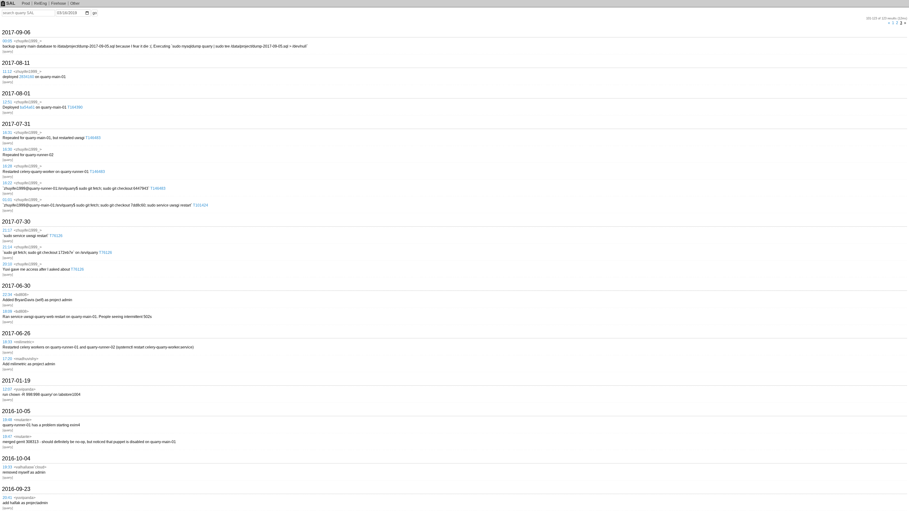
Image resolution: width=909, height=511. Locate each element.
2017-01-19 (16, 381)
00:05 (7, 41)
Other (75, 3)
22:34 (7, 295)
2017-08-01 (16, 93)
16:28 (7, 166)
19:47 (7, 437)
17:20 (7, 359)
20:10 (7, 264)
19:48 (7, 420)
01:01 (7, 200)
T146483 (93, 138)
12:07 (7, 389)
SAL (10, 3)
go (95, 13)
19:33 (7, 467)
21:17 (7, 230)
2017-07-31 (16, 124)
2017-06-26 (16, 333)
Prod (26, 3)
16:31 (7, 133)
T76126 (55, 236)
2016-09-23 (16, 489)
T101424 (200, 205)
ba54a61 (27, 107)
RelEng (40, 3)
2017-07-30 (16, 222)
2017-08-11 (16, 63)
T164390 (75, 107)
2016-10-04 (16, 458)
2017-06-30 (16, 286)
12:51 (7, 102)
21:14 (7, 247)
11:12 (7, 72)
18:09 (7, 311)
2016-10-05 (16, 411)
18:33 (7, 342)
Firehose (58, 3)
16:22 (7, 183)
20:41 (7, 498)
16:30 (7, 149)
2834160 (26, 77)
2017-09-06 (16, 32)
